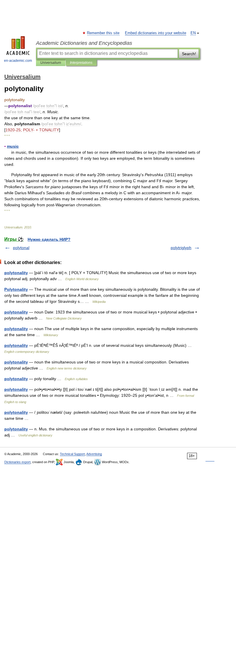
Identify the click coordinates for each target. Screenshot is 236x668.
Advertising (94, 454)
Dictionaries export (17, 462)
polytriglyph (181, 247)
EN (193, 33)
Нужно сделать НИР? (49, 239)
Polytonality (16, 289)
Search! (189, 53)
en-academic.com (18, 61)
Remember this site (103, 33)
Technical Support (72, 454)
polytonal (21, 247)
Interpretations (81, 63)
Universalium (50, 63)
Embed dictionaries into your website (155, 33)
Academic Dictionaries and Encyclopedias (84, 43)
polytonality (16, 272)
